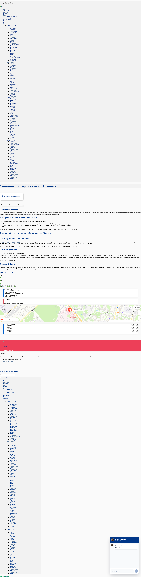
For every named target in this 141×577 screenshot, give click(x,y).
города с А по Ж (11, 25)
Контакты (6, 21)
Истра (11, 69)
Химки (12, 160)
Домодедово (13, 51)
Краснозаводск (14, 90)
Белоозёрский (13, 31)
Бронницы (13, 32)
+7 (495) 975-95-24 (8, 361)
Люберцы (12, 106)
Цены (4, 22)
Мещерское (13, 107)
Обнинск (12, 119)
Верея (11, 34)
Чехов (11, 165)
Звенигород (13, 65)
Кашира (12, 71)
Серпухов (12, 146)
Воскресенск (13, 38)
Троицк (12, 156)
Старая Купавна (14, 152)
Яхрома (12, 178)
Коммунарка (13, 79)
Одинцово (13, 121)
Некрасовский (14, 116)
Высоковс (12, 40)
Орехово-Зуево (14, 124)
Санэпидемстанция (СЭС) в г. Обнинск (11, 242)
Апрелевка (13, 28)
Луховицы (13, 103)
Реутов (12, 135)
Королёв (12, 82)
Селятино (12, 141)
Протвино (12, 129)
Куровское (13, 96)
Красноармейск (14, 85)
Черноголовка (14, 163)
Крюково (12, 93)
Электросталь (13, 175)
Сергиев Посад (14, 143)
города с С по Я (11, 140)
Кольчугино (13, 78)
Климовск (12, 75)
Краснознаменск (14, 91)
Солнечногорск (14, 149)
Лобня (11, 100)
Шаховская (13, 168)
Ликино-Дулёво (14, 99)
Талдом (12, 154)
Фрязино (12, 157)
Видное (12, 35)
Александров (13, 26)
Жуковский (13, 59)
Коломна (12, 76)
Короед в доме (11, 18)
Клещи (5, 13)
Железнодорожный (15, 57)
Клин (11, 87)
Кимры (12, 72)
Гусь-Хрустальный (15, 44)
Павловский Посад (15, 125)
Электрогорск (14, 174)
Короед (5, 15)
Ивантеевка (13, 68)
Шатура (12, 166)
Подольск (12, 128)
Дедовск (12, 46)
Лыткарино (13, 104)
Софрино (12, 150)
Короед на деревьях (12, 16)
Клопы (5, 9)
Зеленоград (13, 66)
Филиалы (6, 23)
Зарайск (12, 63)
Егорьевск (13, 56)
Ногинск (12, 118)
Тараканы (6, 10)
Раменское (13, 134)
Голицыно (13, 43)
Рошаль (12, 137)
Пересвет (12, 127)
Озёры (11, 122)
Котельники (13, 84)
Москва (12, 112)
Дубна (11, 54)
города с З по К (11, 62)
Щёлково (12, 171)
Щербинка (13, 172)
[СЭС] (2, 6)
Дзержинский (13, 47)
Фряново (12, 159)
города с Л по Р (11, 97)
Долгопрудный (14, 50)
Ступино (12, 153)
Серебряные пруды (15, 144)
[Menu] (0, 181)
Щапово (12, 169)
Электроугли (13, 177)
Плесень (5, 12)
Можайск (12, 110)
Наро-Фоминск (14, 115)
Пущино (12, 132)
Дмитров (12, 48)
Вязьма (12, 41)
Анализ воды (7, 19)
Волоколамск (13, 37)
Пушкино (12, 131)
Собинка (12, 147)
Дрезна (12, 53)
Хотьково (12, 162)
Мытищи (12, 113)
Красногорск (13, 88)
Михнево (12, 109)
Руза (11, 138)
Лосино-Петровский (15, 101)
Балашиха (12, 29)
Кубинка (12, 94)
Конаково (12, 81)
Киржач (12, 74)
